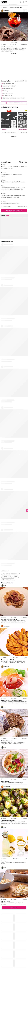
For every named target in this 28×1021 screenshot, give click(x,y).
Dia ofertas (4, 129)
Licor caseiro (7, 576)
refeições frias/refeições (10, 574)
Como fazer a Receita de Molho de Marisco (11, 700)
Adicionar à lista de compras (15, 103)
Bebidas (5, 7)
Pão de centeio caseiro (6, 740)
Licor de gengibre (5, 861)
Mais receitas (14, 907)
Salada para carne (5, 781)
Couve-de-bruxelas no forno (8, 820)
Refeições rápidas (8, 579)
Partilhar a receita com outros (14, 210)
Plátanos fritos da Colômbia (8, 659)
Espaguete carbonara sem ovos (9, 619)
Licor (16, 576)
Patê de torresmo (5, 901)
